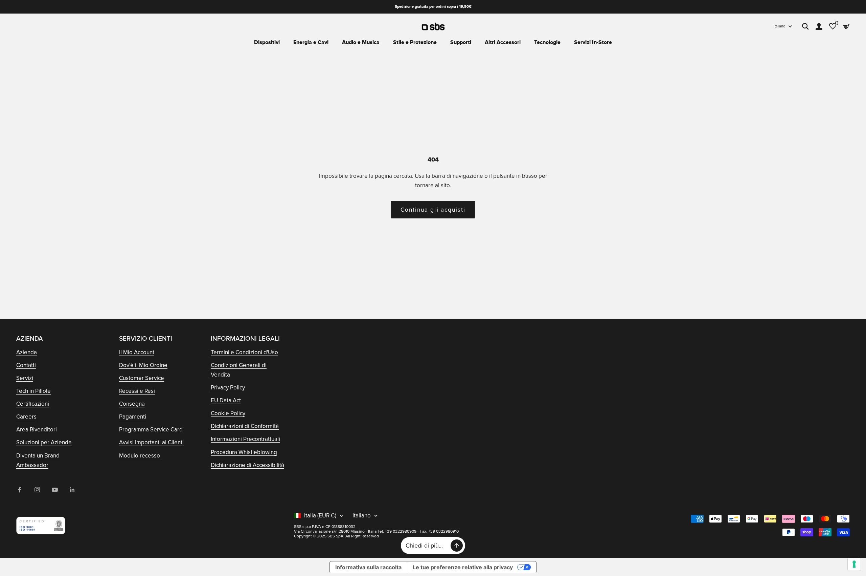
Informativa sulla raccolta (368, 567)
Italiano (779, 26)
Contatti (26, 365)
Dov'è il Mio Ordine (143, 365)
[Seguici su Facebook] (19, 489)
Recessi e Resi (137, 390)
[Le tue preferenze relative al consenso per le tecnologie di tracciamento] (854, 564)
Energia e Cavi (310, 42)
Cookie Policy (228, 413)
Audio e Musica (361, 42)
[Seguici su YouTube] (54, 489)
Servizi (24, 378)
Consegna (132, 403)
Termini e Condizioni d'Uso (244, 352)
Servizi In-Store (593, 42)
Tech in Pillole (33, 390)
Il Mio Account (136, 352)
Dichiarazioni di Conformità (245, 426)
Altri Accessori (503, 42)
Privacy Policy (228, 387)
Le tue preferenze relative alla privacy (463, 567)
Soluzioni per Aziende (44, 442)
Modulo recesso (139, 455)
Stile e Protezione (415, 42)
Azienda (26, 352)
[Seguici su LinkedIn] (72, 489)
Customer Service (141, 378)
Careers (26, 416)
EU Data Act (226, 400)
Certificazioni (32, 403)
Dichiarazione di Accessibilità (247, 465)
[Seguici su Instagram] (37, 489)
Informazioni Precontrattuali (245, 439)
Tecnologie (547, 42)
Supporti (460, 42)
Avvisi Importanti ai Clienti (151, 442)
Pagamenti (132, 416)
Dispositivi (267, 42)
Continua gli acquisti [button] (433, 209)
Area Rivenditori (36, 429)
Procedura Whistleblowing (244, 452)
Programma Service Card (151, 429)
